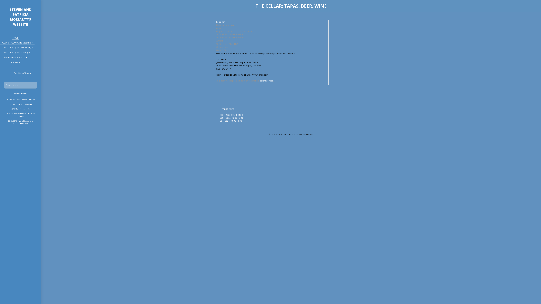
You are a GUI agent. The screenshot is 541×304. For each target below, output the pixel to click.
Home (15, 38)
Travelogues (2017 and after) (16, 48)
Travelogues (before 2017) (15, 53)
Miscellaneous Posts (14, 57)
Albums (14, 62)
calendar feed (266, 80)
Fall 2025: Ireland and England (16, 43)
